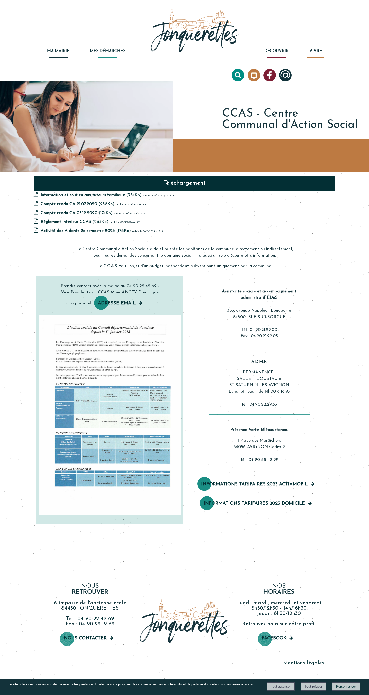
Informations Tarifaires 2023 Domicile (254, 503)
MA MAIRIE (58, 51)
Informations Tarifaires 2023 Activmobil (254, 484)
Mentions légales (303, 663)
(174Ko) (77, 213)
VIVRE (315, 51)
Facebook (274, 638)
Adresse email (117, 303)
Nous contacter (85, 638)
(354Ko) (92, 195)
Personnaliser (346, 686)
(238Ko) (78, 204)
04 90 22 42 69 (95, 618)
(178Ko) (86, 231)
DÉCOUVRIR (276, 51)
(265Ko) (75, 222)
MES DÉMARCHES (107, 51)
